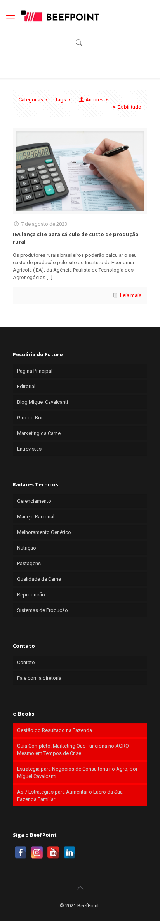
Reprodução (31, 595)
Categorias (31, 100)
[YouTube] (53, 852)
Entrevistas (29, 449)
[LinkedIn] (69, 852)
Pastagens (29, 563)
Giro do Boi (29, 418)
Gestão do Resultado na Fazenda (54, 730)
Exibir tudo (129, 107)
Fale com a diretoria (39, 678)
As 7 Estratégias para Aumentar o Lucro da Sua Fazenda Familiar (70, 795)
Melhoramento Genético (44, 532)
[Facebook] (20, 852)
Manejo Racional (35, 517)
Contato (26, 662)
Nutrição (26, 548)
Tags (60, 100)
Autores (94, 100)
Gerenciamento (34, 501)
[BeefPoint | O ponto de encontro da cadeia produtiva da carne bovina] (59, 15)
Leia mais (130, 295)
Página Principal (34, 371)
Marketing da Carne (39, 433)
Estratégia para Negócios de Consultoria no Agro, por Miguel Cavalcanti (77, 772)
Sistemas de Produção (42, 610)
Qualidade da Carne (39, 579)
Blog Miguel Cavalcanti (42, 402)
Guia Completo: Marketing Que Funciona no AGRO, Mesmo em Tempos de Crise (73, 749)
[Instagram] (37, 852)
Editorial (26, 386)
